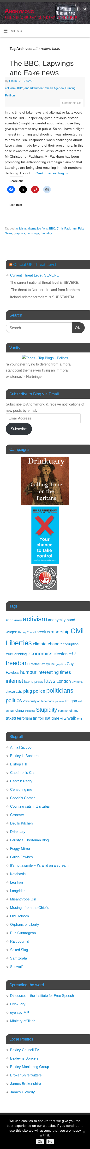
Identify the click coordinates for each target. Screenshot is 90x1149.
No (50, 1141)
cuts (9, 653)
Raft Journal (19, 941)
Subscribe (19, 429)
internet (14, 681)
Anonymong (19, 10)
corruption (70, 644)
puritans (59, 701)
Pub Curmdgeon (23, 933)
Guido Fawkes (21, 857)
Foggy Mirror (20, 848)
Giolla (13, 81)
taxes (11, 718)
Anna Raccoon (21, 747)
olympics (77, 681)
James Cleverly (22, 1092)
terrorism (24, 718)
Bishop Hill (18, 764)
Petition (10, 95)
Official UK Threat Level (34, 264)
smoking (17, 710)
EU (72, 653)
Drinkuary (17, 832)
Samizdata (18, 958)
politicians (59, 690)
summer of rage (68, 710)
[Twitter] (84, 10)
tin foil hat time (46, 718)
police (39, 691)
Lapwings (32, 233)
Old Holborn (19, 916)
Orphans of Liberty (24, 924)
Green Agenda (54, 88)
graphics (19, 233)
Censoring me (21, 789)
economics (40, 653)
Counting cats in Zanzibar (30, 806)
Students (30, 710)
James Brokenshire (25, 1083)
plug (27, 691)
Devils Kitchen (21, 823)
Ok (40, 1141)
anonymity (57, 620)
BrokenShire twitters (26, 1075)
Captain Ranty (21, 781)
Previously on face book (38, 701)
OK (76, 327)
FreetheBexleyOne (42, 664)
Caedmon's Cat (22, 773)
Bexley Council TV (24, 1050)
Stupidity (46, 233)
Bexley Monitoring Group (29, 1067)
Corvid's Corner (22, 798)
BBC (20, 88)
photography (14, 691)
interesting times (54, 672)
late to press (33, 681)
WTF (80, 718)
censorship (58, 631)
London (63, 681)
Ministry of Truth (22, 1021)
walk (71, 718)
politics (14, 700)
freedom (17, 663)
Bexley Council (27, 632)
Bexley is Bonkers (24, 756)
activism (10, 88)
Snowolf (16, 967)
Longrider (17, 891)
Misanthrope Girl (23, 899)
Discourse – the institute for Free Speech (42, 996)
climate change (47, 644)
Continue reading (52, 173)
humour (28, 672)
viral (63, 718)
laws (49, 681)
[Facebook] (77, 10)
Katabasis (18, 874)
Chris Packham (67, 228)
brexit (41, 632)
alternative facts (37, 228)
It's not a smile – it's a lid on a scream (39, 865)
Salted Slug (19, 950)
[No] (84, 1131)
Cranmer (17, 815)
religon (71, 701)
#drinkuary (14, 620)
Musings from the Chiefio (29, 908)
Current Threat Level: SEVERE (34, 275)
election (60, 654)
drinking (20, 654)
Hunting (70, 88)
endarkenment (33, 88)
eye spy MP (19, 1012)
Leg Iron (16, 882)
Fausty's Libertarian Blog (29, 840)
